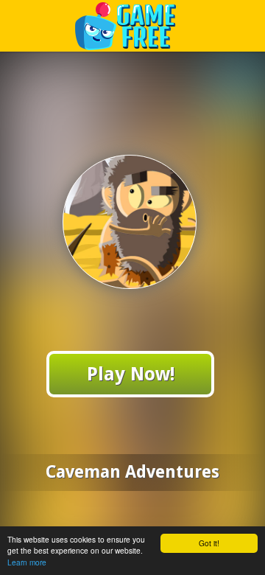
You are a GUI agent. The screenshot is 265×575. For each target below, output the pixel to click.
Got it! (209, 542)
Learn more (26, 562)
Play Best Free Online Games (133, 25)
